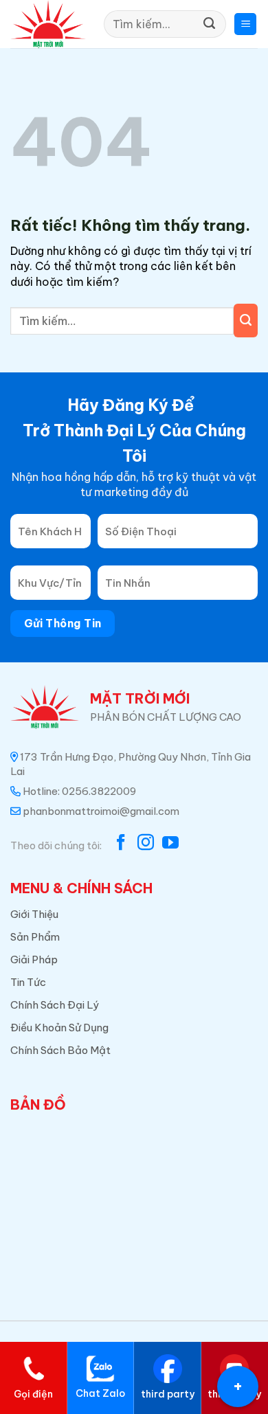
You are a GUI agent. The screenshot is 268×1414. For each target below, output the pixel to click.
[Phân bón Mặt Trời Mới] (48, 24)
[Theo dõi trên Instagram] (145, 843)
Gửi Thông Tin (63, 623)
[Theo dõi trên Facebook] (121, 843)
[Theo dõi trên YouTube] (170, 843)
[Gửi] (209, 24)
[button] (245, 24)
